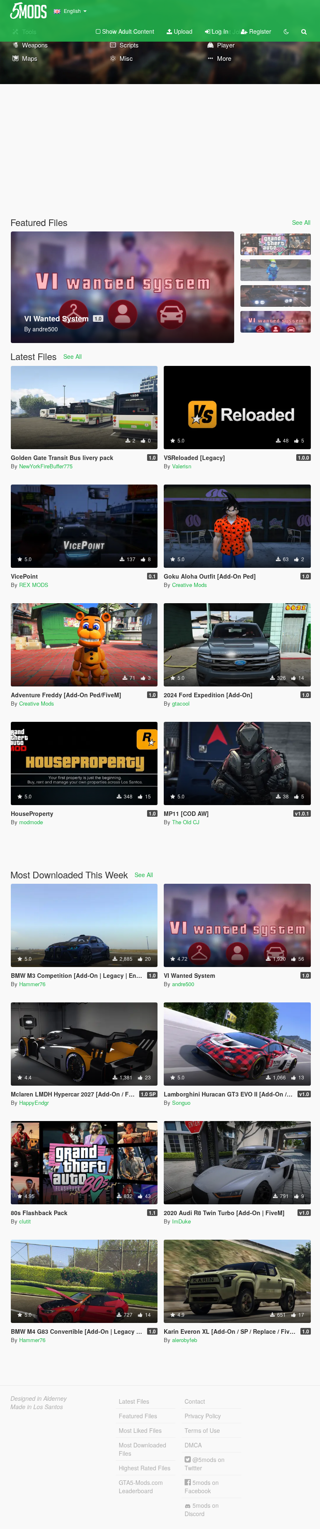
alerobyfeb (184, 1340)
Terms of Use (202, 1430)
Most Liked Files (140, 1430)
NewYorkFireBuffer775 (45, 466)
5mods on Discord (202, 1509)
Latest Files (134, 1401)
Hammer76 (32, 984)
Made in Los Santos (36, 1406)
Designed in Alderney (38, 1398)
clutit (25, 1221)
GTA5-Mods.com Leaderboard (141, 1486)
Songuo (181, 1102)
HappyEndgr (34, 1102)
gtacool (181, 703)
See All (301, 222)
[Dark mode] (286, 31)
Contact (195, 1401)
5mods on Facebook (202, 1486)
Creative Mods (189, 585)
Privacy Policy (203, 1416)
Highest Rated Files (144, 1468)
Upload (182, 31)
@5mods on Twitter (205, 1463)
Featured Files (138, 1416)
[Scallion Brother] (275, 270)
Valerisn (181, 466)
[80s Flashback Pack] (275, 244)
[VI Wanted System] (275, 322)
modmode (31, 822)
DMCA (193, 1445)
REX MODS (33, 585)
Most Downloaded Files (142, 1449)
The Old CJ (186, 822)
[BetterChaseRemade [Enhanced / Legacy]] (275, 296)
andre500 (183, 984)
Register (259, 31)
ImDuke (181, 1221)
